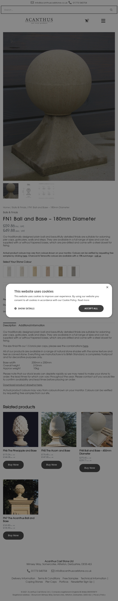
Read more (83, 300)
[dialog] (59, 300)
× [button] (107, 287)
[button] (24, 308)
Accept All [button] (91, 308)
